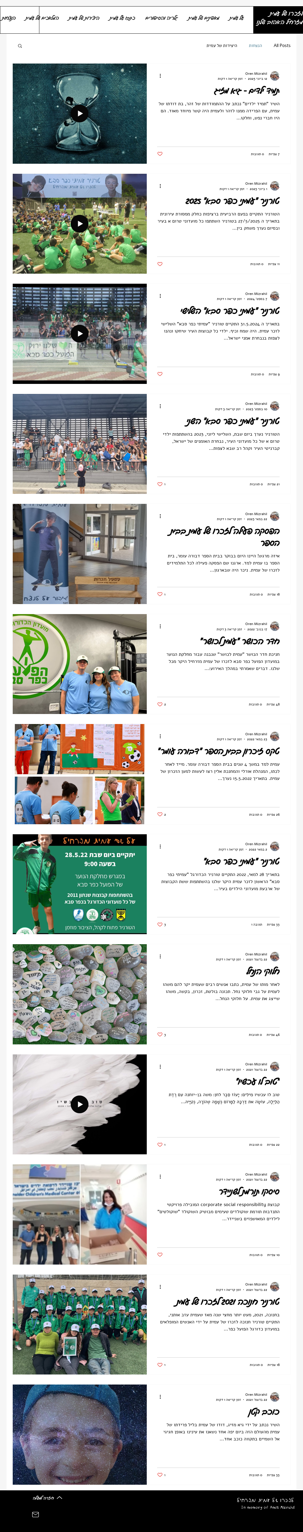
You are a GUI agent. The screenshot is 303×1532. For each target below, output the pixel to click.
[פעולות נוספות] (158, 75)
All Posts (282, 45)
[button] (20, 46)
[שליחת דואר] (35, 1514)
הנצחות (255, 45)
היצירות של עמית (222, 45)
